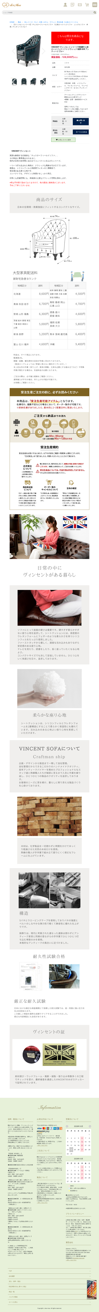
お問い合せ (81, 122)
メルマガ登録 (13, 1297)
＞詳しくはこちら (42, 1145)
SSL (76, 1231)
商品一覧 (12, 1292)
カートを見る (13, 1302)
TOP (10, 1271)
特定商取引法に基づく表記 (17, 1286)
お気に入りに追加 (64, 140)
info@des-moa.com (78, 1258)
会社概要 (12, 1276)
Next (44, 51)
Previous (13, 51)
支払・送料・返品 (14, 1281)
